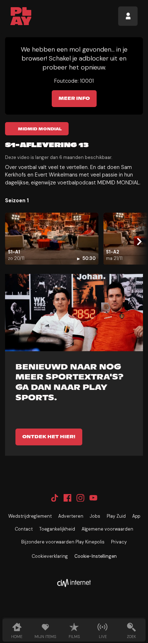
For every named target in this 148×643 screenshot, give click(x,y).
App (136, 516)
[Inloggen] (128, 16)
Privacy (119, 542)
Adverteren (70, 516)
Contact (24, 529)
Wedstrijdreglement (30, 516)
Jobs (95, 516)
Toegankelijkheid (57, 529)
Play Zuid (116, 516)
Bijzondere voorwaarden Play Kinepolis (63, 542)
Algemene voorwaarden (107, 529)
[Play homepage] (21, 16)
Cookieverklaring (50, 556)
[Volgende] (138, 241)
